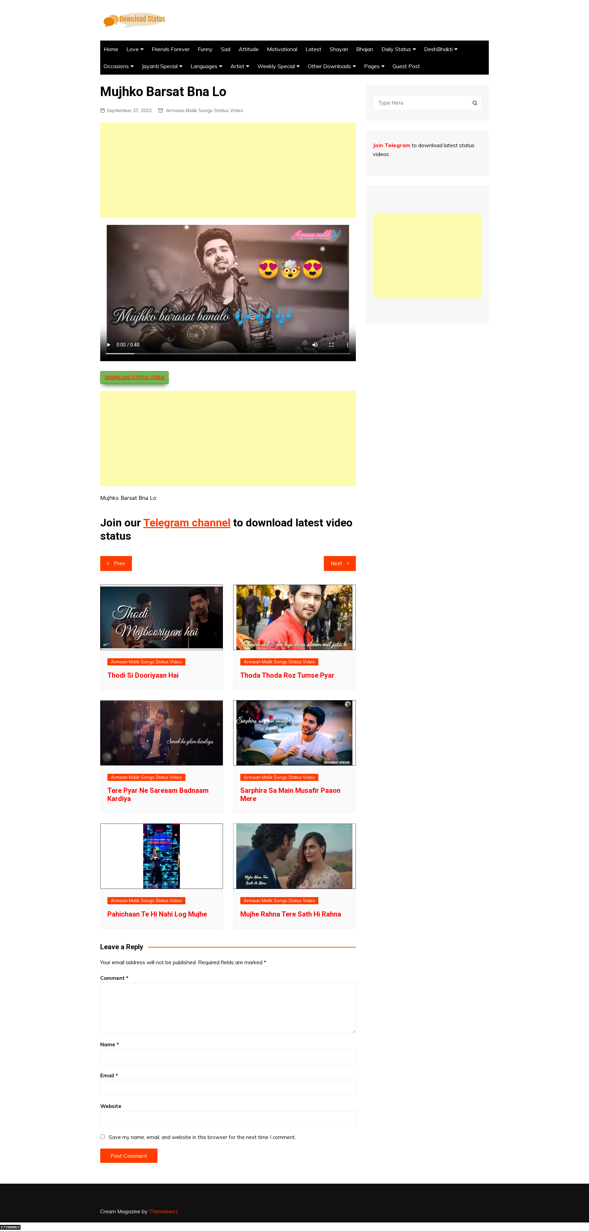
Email (109, 1075)
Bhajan (364, 49)
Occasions (116, 66)
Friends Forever (171, 49)
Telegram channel (186, 522)
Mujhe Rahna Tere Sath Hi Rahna (290, 914)
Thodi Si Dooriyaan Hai (143, 675)
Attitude (249, 49)
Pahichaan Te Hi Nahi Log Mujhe (157, 914)
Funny (205, 49)
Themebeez (163, 1211)
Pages (372, 66)
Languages (204, 66)
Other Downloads (329, 66)
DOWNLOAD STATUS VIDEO (134, 377)
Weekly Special (276, 66)
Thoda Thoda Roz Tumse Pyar (287, 675)
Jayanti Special (160, 66)
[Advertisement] (228, 170)
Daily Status (396, 49)
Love (132, 49)
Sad (225, 49)
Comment (114, 978)
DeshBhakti (438, 49)
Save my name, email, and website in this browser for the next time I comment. (202, 1137)
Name (109, 1044)
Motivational (282, 49)
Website (110, 1106)
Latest (313, 49)
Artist (237, 66)
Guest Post (406, 66)
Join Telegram (391, 145)
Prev (119, 563)
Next (336, 563)
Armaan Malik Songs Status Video (204, 110)
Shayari (339, 49)
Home (111, 49)
